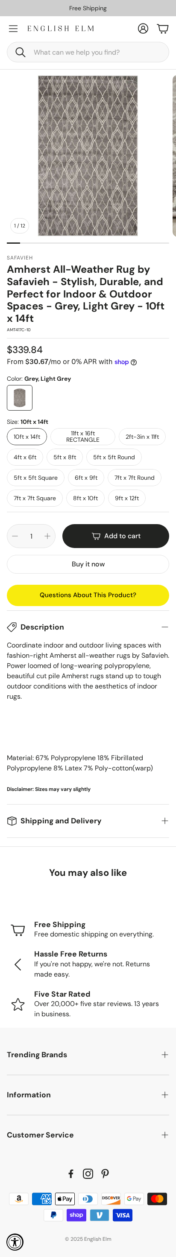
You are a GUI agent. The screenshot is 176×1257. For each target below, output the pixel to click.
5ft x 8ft (64, 457)
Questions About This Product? (88, 595)
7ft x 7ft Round (134, 477)
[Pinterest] (105, 1174)
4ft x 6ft (25, 457)
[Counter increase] (47, 536)
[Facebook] (71, 1174)
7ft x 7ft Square (35, 498)
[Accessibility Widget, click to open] (14, 1242)
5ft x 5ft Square (36, 477)
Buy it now (88, 564)
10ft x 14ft (27, 436)
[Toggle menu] (13, 28)
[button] (88, 52)
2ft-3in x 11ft (142, 436)
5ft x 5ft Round (114, 457)
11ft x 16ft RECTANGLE (83, 436)
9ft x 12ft (127, 498)
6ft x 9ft (86, 477)
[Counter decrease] (15, 536)
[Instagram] (88, 1174)
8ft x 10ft (85, 498)
